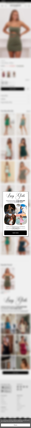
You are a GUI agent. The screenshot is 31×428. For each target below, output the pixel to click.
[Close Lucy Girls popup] (27, 193)
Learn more (16, 233)
